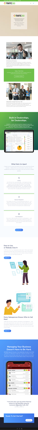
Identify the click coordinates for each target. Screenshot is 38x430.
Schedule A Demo (19, 76)
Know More (7, 257)
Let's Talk (29, 420)
